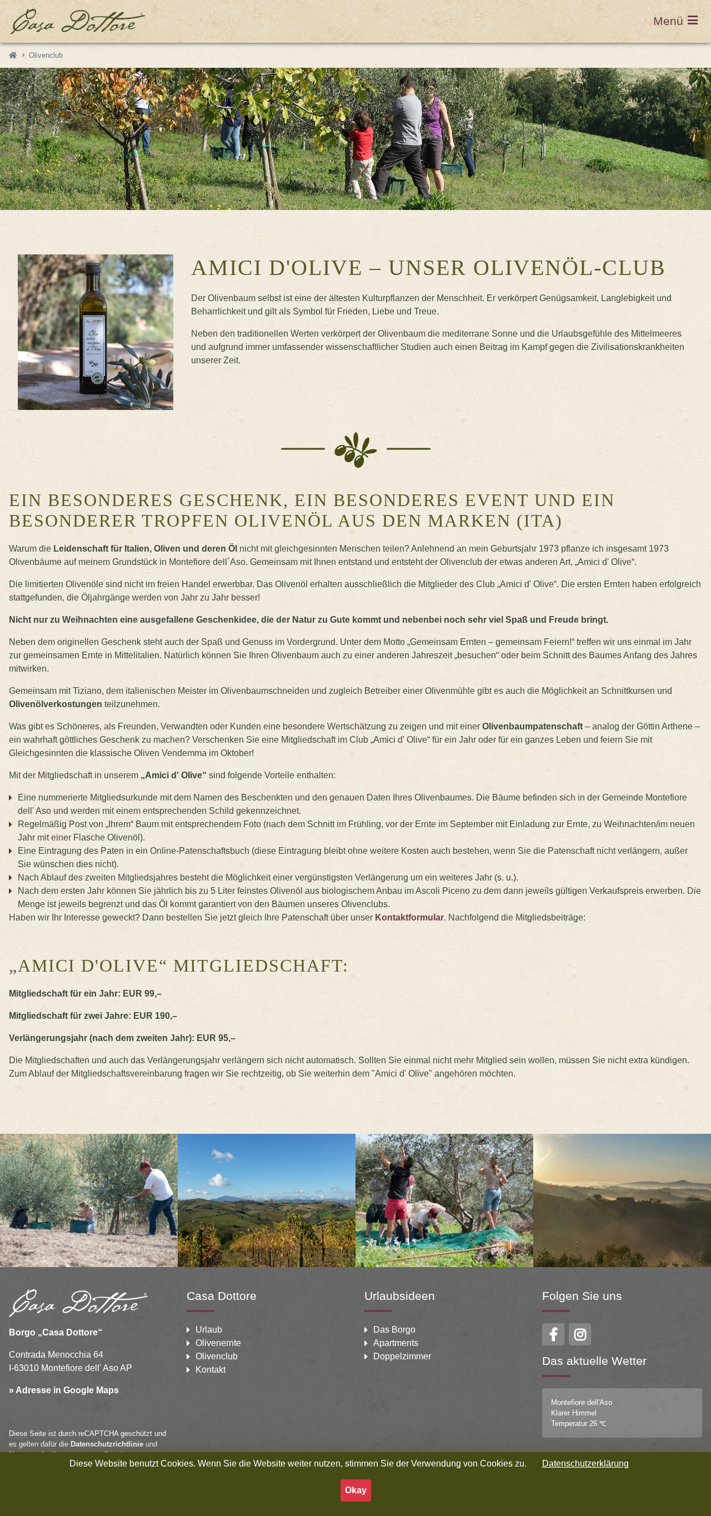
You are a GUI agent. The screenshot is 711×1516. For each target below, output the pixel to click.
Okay (356, 1490)
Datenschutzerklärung (585, 1463)
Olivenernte (218, 1343)
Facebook (553, 1334)
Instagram (580, 1334)
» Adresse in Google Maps (64, 1390)
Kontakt (211, 1369)
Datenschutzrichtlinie (107, 1444)
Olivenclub (217, 1356)
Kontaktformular (409, 917)
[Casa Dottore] (13, 55)
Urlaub (209, 1329)
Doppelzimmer (402, 1356)
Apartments (395, 1343)
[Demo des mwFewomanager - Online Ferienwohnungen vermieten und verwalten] (77, 21)
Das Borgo (394, 1329)
